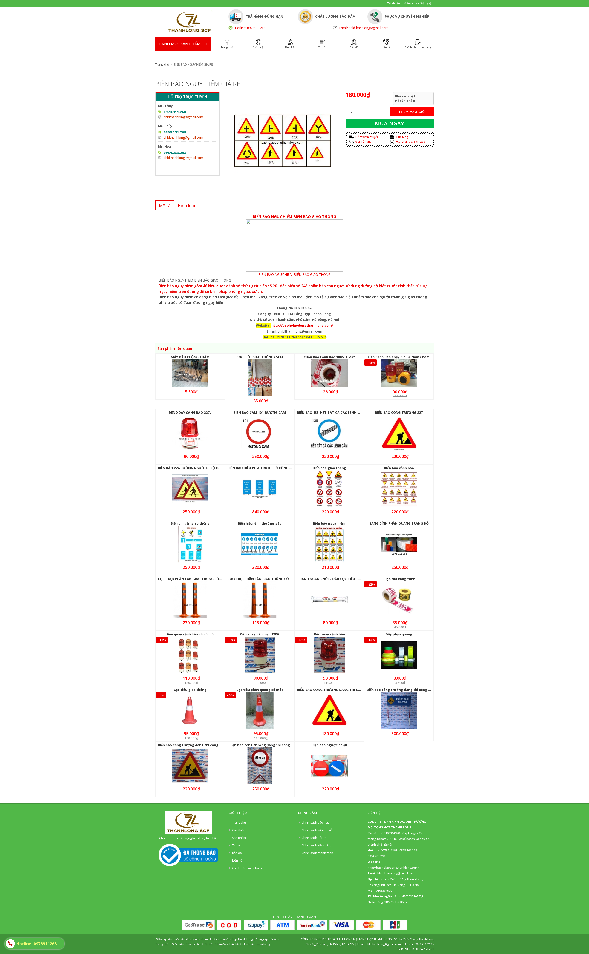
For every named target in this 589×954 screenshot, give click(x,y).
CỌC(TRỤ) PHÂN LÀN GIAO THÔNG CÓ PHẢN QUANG (200, 579)
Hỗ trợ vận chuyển (367, 137)
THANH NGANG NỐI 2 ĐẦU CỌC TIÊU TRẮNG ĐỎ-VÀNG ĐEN (344, 579)
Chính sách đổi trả (314, 838)
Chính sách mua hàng (247, 868)
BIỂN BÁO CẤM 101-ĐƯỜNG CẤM (260, 412)
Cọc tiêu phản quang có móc (259, 689)
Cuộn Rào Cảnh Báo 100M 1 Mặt (329, 357)
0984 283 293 (425, 949)
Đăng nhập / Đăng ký (417, 3)
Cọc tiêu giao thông (190, 689)
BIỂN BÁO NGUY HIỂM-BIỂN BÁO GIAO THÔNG (294, 274)
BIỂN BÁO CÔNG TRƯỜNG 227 (399, 412)
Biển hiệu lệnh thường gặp (259, 523)
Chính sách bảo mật (315, 822)
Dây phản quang (399, 634)
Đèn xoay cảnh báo (329, 634)
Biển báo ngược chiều (329, 745)
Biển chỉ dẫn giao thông (190, 523)
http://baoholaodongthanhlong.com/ (302, 325)
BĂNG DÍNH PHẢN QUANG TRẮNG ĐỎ (399, 523)
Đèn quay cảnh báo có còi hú (190, 634)
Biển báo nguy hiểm (329, 523)
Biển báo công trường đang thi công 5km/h (403, 689)
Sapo (277, 939)
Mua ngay (389, 123)
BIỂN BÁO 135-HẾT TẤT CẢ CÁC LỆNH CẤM (331, 412)
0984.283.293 (175, 152)
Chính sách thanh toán (317, 853)
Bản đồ (237, 853)
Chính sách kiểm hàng (317, 845)
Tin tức (236, 845)
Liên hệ (237, 860)
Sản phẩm (239, 838)
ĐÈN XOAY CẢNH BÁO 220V (190, 412)
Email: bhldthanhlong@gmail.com (363, 28)
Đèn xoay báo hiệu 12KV (259, 634)
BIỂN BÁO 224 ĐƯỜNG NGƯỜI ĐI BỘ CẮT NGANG (196, 468)
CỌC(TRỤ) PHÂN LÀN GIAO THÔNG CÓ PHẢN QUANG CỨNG (275, 579)
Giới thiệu (238, 830)
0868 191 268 (405, 949)
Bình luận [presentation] (187, 205)
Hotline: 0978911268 (250, 28)
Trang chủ (162, 64)
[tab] (164, 205)
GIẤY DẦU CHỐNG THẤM (190, 357)
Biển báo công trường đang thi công (259, 745)
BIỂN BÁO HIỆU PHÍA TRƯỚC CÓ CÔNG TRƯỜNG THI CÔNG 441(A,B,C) (283, 468)
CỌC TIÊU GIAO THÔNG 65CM (260, 357)
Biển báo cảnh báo (399, 468)
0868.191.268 (175, 132)
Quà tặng (401, 137)
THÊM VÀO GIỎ (411, 111)
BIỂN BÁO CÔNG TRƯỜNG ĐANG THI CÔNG (331, 689)
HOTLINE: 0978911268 (410, 142)
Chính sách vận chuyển (318, 830)
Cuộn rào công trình (398, 579)
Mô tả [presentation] (164, 205)
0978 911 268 (424, 944)
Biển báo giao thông (329, 468)
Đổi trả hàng (363, 142)
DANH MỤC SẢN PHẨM (180, 43)
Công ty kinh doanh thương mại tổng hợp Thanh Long (218, 939)
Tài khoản (393, 3)
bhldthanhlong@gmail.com (183, 117)
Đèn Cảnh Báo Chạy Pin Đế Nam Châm (399, 357)
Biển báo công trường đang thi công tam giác (196, 745)
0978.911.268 (175, 111)
